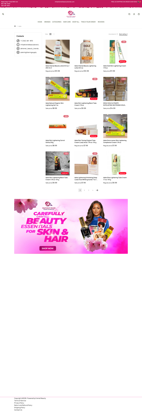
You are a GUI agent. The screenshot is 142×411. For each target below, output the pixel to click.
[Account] (134, 14)
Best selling (122, 34)
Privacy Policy (19, 403)
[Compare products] (129, 14)
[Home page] (15, 26)
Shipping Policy (19, 407)
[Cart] (139, 14)
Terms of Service (20, 401)
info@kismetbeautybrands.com (64, 2)
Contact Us (18, 410)
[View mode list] (54, 34)
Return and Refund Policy (23, 405)
